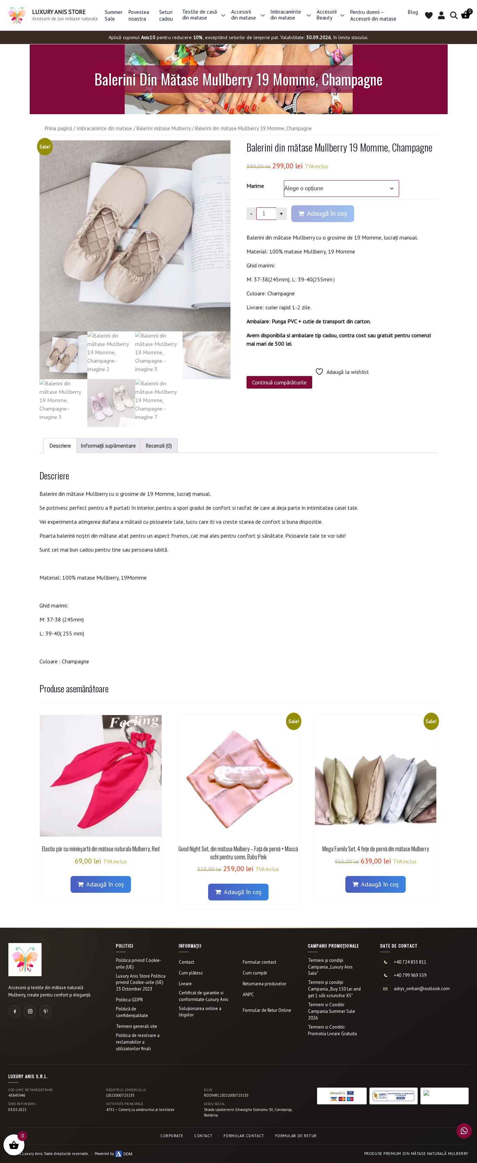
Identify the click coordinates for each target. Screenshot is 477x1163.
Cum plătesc (191, 973)
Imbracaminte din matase (104, 128)
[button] (223, 15)
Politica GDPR (129, 1000)
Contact (186, 962)
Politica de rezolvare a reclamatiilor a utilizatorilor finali (138, 1042)
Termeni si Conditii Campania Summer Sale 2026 (331, 1011)
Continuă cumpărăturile (279, 382)
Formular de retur (296, 1135)
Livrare (185, 984)
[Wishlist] (429, 15)
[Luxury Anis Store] (25, 959)
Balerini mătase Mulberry (164, 128)
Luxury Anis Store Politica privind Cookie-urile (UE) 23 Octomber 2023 (141, 982)
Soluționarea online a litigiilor (200, 1012)
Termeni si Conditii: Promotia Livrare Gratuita (332, 1030)
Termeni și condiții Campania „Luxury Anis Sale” (330, 967)
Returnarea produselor (264, 984)
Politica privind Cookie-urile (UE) (138, 963)
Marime (255, 185)
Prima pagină (58, 128)
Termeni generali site (136, 1026)
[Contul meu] (441, 15)
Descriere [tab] (60, 445)
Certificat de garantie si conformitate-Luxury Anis (203, 996)
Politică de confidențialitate (132, 1012)
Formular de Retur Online (267, 1010)
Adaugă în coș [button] (105, 884)
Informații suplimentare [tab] (108, 445)
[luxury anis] (134, 235)
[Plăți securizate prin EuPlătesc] (342, 1096)
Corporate (171, 1135)
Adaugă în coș (327, 213)
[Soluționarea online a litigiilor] (444, 1096)
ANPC (248, 995)
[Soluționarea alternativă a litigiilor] (393, 1096)
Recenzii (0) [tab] (159, 445)
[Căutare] (454, 15)
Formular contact (259, 962)
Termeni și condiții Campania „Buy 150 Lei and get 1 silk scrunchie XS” (334, 989)
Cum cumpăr (255, 973)
